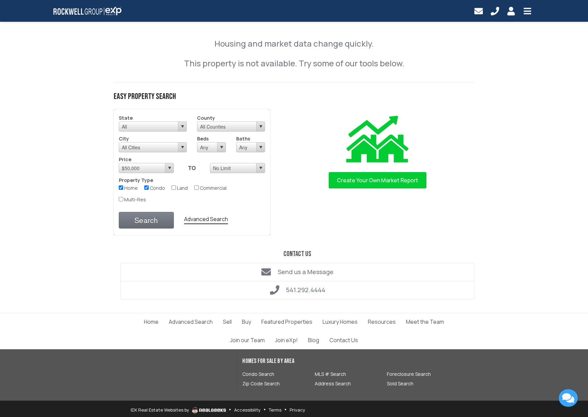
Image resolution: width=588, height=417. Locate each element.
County (206, 118)
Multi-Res (134, 199)
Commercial (213, 188)
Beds (203, 138)
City (124, 138)
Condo (157, 188)
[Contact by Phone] (495, 11)
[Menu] (527, 11)
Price (125, 159)
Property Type (136, 180)
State (126, 118)
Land (182, 188)
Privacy (297, 410)
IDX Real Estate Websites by (160, 410)
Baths (243, 138)
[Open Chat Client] (568, 398)
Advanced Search (206, 219)
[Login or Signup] (511, 11)
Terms (275, 410)
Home (130, 188)
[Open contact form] (478, 11)
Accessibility (247, 410)
